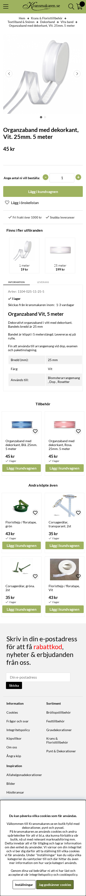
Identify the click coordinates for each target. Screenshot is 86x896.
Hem (22, 18)
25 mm (53, 360)
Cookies (12, 712)
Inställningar (24, 885)
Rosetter (64, 382)
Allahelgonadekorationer (24, 775)
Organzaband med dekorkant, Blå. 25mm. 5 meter (21, 445)
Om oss (11, 747)
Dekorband (47, 22)
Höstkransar (15, 792)
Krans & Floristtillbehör (46, 18)
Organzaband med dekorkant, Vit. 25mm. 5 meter (42, 25)
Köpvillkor (14, 738)
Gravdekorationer (59, 730)
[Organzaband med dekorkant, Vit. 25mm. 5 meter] (41, 117)
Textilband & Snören (21, 22)
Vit (50, 369)
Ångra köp (13, 756)
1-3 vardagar (65, 305)
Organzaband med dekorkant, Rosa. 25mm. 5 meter (62, 445)
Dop (52, 382)
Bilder (10, 783)
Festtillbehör (55, 721)
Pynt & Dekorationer (61, 751)
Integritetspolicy (18, 730)
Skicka (14, 685)
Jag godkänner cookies (55, 885)
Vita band (67, 22)
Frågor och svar (17, 721)
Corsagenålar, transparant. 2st (60, 524)
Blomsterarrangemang (64, 378)
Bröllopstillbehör (58, 712)
